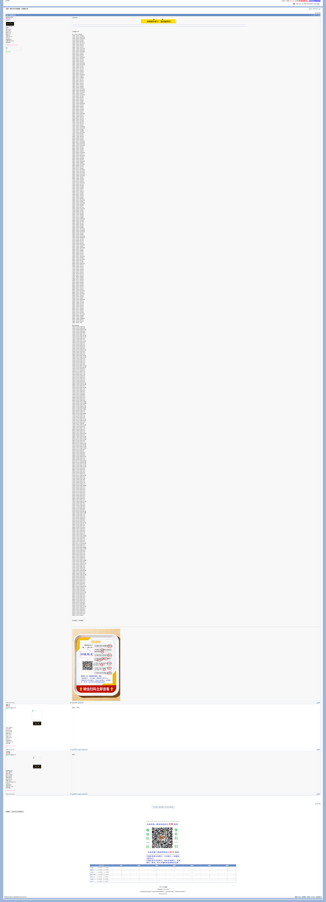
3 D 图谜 (287, 1)
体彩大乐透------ (93, 874)
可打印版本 (155, 807)
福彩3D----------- (93, 870)
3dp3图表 (297, 1)
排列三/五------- (93, 876)
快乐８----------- (93, 881)
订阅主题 (166, 807)
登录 (300, 3)
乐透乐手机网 (309, 3)
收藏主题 (171, 807)
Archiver (313, 897)
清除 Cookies (298, 897)
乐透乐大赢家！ (316, 3)
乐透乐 (283, 1)
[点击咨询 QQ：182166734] (308, 1)
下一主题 (318, 15)
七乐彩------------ (93, 872)
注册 (297, 3)
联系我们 (304, 897)
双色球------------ (93, 867)
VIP (302, 3)
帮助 (305, 3)
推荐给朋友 (161, 807)
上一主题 (313, 15)
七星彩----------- (93, 879)
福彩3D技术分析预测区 (15, 8)
